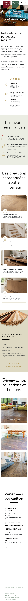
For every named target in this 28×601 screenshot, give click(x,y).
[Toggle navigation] (25, 2)
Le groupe (20, 587)
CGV (16, 587)
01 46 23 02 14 (9, 366)
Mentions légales (9, 587)
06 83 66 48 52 (18, 366)
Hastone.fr (12, 593)
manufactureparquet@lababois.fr (14, 525)
